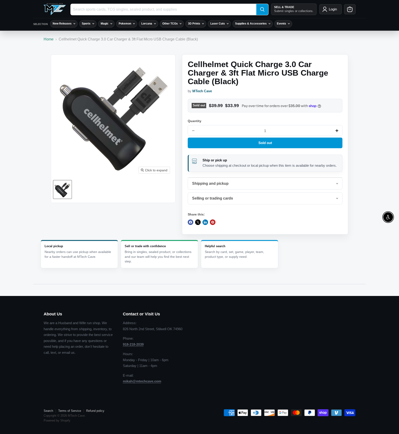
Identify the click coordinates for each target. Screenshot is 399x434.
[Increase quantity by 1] (337, 130)
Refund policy (95, 410)
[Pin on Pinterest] (212, 222)
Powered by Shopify (57, 420)
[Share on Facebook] (190, 222)
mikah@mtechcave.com (142, 381)
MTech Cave (202, 91)
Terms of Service (69, 410)
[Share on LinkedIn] (205, 222)
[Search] (262, 9)
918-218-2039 (133, 344)
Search (48, 410)
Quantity (194, 121)
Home (49, 39)
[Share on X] (198, 222)
